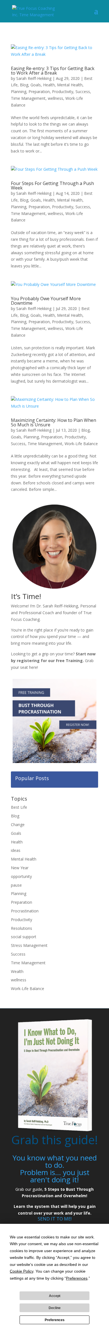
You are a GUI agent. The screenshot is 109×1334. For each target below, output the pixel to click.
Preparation (39, 91)
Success (82, 91)
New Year (20, 867)
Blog (24, 84)
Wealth (17, 971)
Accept (54, 1296)
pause (16, 885)
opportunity (21, 876)
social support (23, 936)
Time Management (28, 98)
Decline (55, 1308)
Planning (18, 91)
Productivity (62, 91)
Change (18, 824)
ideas (15, 850)
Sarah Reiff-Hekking (33, 78)
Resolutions (21, 928)
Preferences (55, 1320)
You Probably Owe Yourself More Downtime (46, 300)
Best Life (19, 807)
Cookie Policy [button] (21, 1271)
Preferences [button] (76, 1278)
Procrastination (25, 911)
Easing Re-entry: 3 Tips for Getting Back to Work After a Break (52, 70)
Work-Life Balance (81, 443)
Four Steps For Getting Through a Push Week (52, 185)
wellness (55, 98)
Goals (35, 84)
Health (49, 84)
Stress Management (29, 945)
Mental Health (69, 84)
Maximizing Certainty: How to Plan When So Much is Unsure (53, 422)
